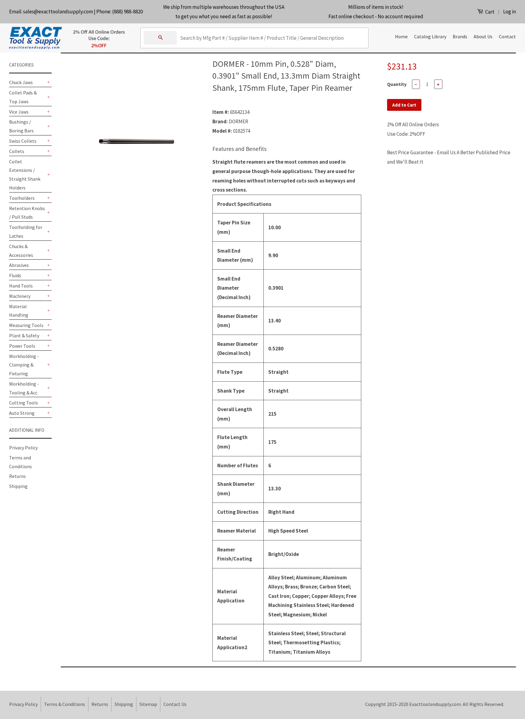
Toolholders (22, 198)
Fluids (15, 275)
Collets (16, 151)
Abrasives (19, 265)
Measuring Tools (26, 325)
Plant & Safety (24, 335)
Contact (507, 36)
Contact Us (175, 704)
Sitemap (148, 704)
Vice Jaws (19, 112)
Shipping (18, 486)
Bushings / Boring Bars (21, 126)
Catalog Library (430, 36)
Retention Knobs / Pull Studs (27, 212)
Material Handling (18, 310)
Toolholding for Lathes (25, 231)
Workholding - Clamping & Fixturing (24, 365)
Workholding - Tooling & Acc (24, 388)
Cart (489, 12)
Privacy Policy (23, 448)
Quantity (397, 84)
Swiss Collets (22, 141)
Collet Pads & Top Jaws (23, 97)
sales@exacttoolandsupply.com (58, 11)
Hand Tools (21, 286)
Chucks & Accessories (21, 250)
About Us (483, 36)
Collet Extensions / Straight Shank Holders (24, 174)
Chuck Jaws (21, 82)
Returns (17, 476)
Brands (460, 36)
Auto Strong (22, 413)
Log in (509, 11)
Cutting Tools (23, 403)
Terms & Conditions (64, 704)
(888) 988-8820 (127, 11)
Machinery (19, 296)
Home (401, 36)
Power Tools (22, 346)
